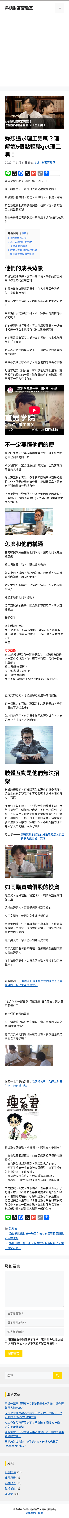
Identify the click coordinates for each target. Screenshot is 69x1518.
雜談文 (13, 1228)
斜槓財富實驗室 (19, 8)
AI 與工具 (10, 1472)
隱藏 (24, 233)
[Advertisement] (34, 52)
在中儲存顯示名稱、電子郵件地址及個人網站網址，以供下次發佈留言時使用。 (35, 1341)
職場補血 (10, 1488)
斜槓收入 (10, 1483)
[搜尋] (57, 1375)
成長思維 (10, 1477)
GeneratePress (34, 1512)
